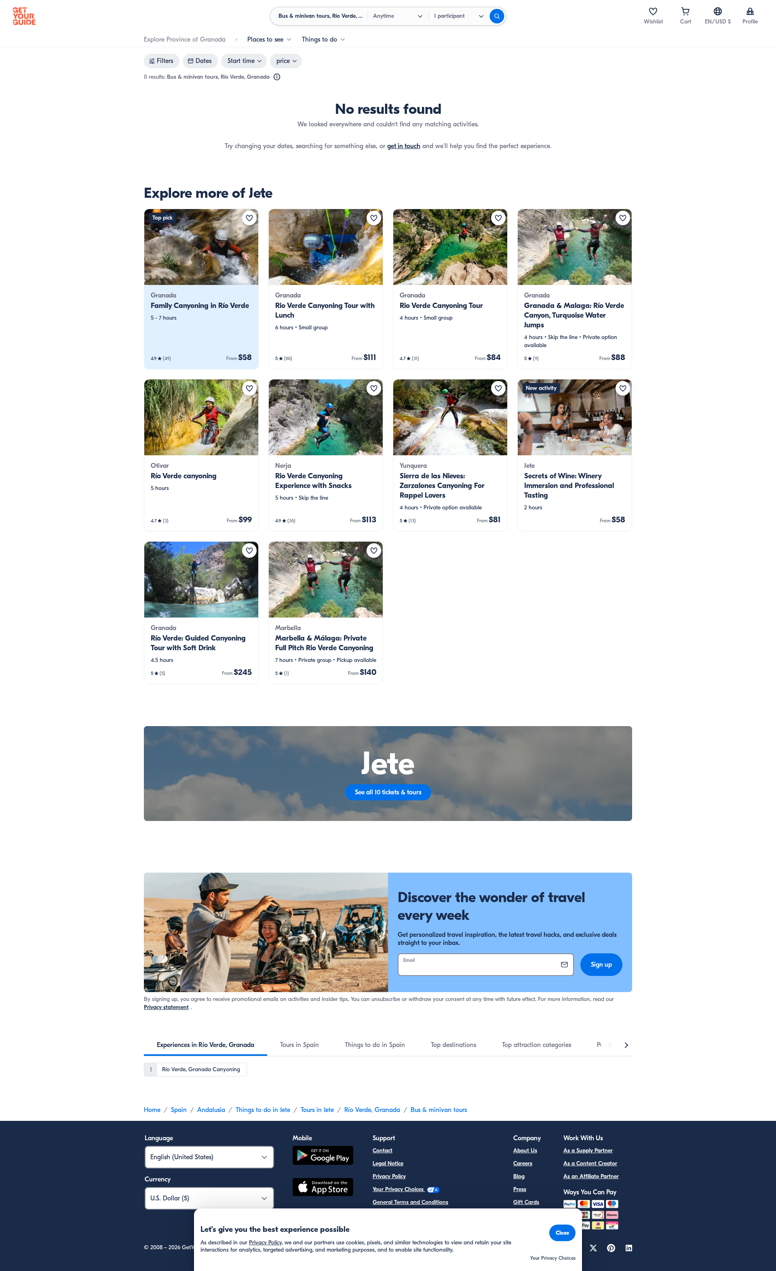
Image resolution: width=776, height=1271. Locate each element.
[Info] (277, 77)
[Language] (717, 11)
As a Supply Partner (588, 1150)
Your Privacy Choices (399, 1189)
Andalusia (211, 1110)
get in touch (403, 146)
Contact (382, 1150)
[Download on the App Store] (323, 1188)
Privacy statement (166, 1007)
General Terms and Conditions (410, 1202)
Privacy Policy (389, 1176)
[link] (201, 289)
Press (519, 1189)
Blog (519, 1176)
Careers (522, 1163)
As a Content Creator (590, 1163)
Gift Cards (526, 1202)
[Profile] (750, 11)
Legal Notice (388, 1163)
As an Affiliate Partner (591, 1176)
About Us (525, 1150)
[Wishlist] (653, 11)
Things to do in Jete (263, 1110)
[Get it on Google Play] (323, 1156)
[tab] (205, 1045)
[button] (201, 289)
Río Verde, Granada (372, 1110)
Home (152, 1110)
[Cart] (685, 11)
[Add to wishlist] (249, 218)
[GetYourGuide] (24, 16)
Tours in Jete (317, 1110)
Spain (179, 1110)
